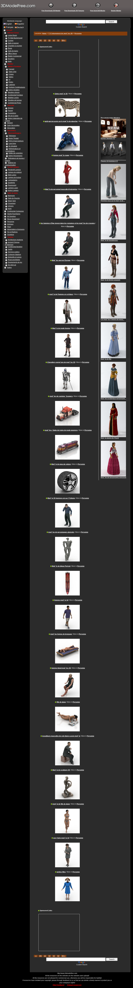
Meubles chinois (13, 92)
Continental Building (15, 247)
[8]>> (63, 40)
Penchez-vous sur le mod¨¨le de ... (113, 201)
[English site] (9, 24)
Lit (9, 79)
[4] (54, 40)
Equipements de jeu (15, 262)
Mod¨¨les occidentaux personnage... (113, 399)
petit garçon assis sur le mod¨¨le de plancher (61, 121)
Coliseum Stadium (14, 254)
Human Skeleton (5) (108, 138)
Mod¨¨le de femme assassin (110, 280)
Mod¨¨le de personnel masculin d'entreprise (61, 189)
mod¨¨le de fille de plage (61, 804)
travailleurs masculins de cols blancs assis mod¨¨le (61, 736)
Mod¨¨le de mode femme (61, 328)
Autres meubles (13, 90)
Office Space (12, 53)
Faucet (10, 111)
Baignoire (11, 196)
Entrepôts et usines (14, 257)
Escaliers (11, 59)
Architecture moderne (15, 240)
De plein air (12, 265)
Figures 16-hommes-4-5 (109, 161)
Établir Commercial (14, 56)
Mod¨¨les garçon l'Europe (61, 260)
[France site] (9, 28)
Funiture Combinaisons (17, 87)
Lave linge (12, 143)
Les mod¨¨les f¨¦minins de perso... (112, 319)
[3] (49, 40)
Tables (11, 77)
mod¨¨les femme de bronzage (61, 634)
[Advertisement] (80, 29)
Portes (11, 82)
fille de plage (61, 702)
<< (36, 40)
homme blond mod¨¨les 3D (61, 668)
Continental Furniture (15, 95)
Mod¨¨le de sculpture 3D (61, 770)
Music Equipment (13, 219)
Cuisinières (12, 113)
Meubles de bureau (15, 100)
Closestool (11, 203)
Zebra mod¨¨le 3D (61, 94)
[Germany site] (20, 28)
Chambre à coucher (15, 46)
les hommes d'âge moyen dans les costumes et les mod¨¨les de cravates (68, 223)
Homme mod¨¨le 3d (61, 600)
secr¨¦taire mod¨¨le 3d (61, 838)
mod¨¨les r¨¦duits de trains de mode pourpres (61, 430)
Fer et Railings (12, 232)
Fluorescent (12, 185)
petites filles (61, 872)
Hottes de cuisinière (16, 153)
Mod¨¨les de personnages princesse (113, 477)
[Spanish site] (20, 24)
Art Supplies (11, 216)
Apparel (10, 123)
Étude (10, 48)
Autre (10, 61)
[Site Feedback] (58, 985)
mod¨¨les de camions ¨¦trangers (61, 396)
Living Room (12, 35)
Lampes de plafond (15, 172)
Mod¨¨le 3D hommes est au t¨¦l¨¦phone (61, 498)
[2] (45, 40)
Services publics (13, 252)
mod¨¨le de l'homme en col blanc (61, 294)
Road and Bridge (14, 260)
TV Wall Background (15, 38)
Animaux (10, 224)
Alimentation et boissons (15, 229)
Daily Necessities (13, 125)
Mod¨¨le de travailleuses (109, 240)
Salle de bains (13, 51)
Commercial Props (14, 103)
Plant (9, 227)
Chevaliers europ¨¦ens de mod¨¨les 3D (61, 362)
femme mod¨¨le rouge (61, 155)
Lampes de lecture (14, 177)
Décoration (11, 128)
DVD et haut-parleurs (16, 141)
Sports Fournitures (13, 214)
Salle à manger (13, 43)
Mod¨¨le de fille (106, 359)
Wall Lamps (12, 175)
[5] (58, 40)
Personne (10, 222)
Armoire (10, 108)
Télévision (12, 136)
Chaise (11, 74)
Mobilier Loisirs (13, 98)
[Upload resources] (74, 985)
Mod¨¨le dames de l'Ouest (110, 438)
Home (44, 33)
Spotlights (11, 183)
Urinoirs (11, 206)
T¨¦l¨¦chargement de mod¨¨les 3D (60, 33)
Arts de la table (13, 116)
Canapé (11, 69)
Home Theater (14, 138)
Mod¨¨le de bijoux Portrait (61, 566)
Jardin (10, 249)
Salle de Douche (14, 198)
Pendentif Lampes (14, 170)
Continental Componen (15, 211)
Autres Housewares (15, 156)
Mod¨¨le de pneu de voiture (61, 464)
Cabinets (12, 85)
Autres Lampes (13, 190)
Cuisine (10, 40)
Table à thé (12, 72)
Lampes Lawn (13, 188)
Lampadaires (12, 180)
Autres (9, 267)
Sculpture (10, 234)
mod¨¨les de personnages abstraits (61, 532)
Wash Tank (12, 201)
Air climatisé (12, 146)
